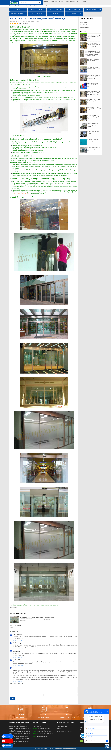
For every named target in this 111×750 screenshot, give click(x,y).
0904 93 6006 (8, 741)
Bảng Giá (72, 1)
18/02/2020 (20, 657)
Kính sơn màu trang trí (93, 9)
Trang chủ (11, 5)
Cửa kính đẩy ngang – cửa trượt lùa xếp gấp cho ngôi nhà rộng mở (31, 618)
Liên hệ (84, 1)
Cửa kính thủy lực (49, 617)
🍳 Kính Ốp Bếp (89, 733)
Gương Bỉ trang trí (55, 9)
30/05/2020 (20, 681)
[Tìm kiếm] (39, 2)
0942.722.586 (8, 746)
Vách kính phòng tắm (74, 14)
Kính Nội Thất (65, 1)
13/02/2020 (20, 649)
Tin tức (78, 1)
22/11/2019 (20, 640)
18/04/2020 (20, 665)
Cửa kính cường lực (19, 5)
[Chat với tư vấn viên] (107, 746)
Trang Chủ (46, 1)
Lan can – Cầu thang (18, 14)
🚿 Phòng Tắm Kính (90, 731)
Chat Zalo (6, 736)
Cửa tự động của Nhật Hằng (20, 181)
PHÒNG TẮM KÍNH (61, 725)
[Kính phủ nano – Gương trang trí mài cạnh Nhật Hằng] (13, 2)
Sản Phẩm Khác (37, 14)
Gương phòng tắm (74, 9)
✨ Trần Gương (89, 736)
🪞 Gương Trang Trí (90, 728)
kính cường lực (66, 29)
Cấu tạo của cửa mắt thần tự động (25, 80)
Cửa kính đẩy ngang (15, 625)
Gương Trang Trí (55, 1)
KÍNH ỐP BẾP (60, 728)
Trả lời (14, 640)
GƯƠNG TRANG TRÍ (62, 726)
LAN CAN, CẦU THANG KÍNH (64, 730)
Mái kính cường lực (84, 27)
